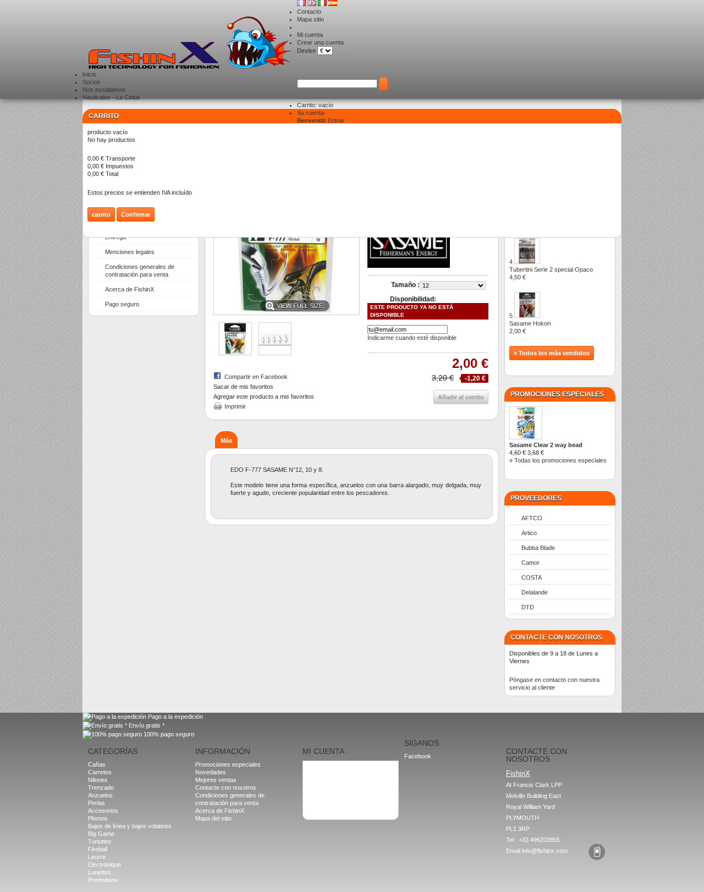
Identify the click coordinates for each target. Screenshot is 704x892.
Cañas (97, 764)
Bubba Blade (538, 547)
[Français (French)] (302, 4)
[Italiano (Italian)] (323, 4)
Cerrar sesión (325, 800)
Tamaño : (405, 285)
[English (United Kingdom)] (312, 4)
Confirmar (135, 214)
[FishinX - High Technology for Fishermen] (190, 43)
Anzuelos (100, 795)
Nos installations (104, 89)
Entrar (336, 120)
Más (226, 440)
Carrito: (315, 105)
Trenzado (101, 787)
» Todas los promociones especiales (558, 460)
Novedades (210, 772)
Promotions (103, 880)
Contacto (309, 11)
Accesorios (103, 810)
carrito (104, 116)
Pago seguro (122, 304)
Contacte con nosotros (225, 787)
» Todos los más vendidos (552, 353)
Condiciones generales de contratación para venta (139, 270)
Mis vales (320, 792)
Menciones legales (130, 252)
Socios (91, 82)
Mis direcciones (328, 777)
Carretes (100, 772)
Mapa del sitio (213, 818)
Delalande (534, 592)
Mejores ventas (216, 780)
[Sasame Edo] (235, 353)
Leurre (97, 857)
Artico (529, 533)
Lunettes (99, 872)
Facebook (417, 756)
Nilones (98, 780)
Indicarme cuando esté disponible (412, 337)
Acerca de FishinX (129, 289)
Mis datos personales (336, 784)
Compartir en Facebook (256, 376)
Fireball (97, 849)
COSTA (531, 577)
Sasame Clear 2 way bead (545, 445)
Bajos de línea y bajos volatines (130, 826)
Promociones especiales (557, 394)
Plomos (98, 818)
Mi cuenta (310, 34)
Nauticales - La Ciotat (111, 97)
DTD (527, 607)
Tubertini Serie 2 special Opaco (551, 273)
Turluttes (100, 841)
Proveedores (536, 498)
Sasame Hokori (530, 327)
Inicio (89, 74)
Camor (530, 562)
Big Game (101, 833)
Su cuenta (310, 112)
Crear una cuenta (320, 42)
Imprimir (235, 406)
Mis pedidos (323, 769)
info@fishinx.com (545, 850)
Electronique (104, 864)
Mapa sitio (310, 19)
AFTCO (531, 518)
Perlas (96, 803)
